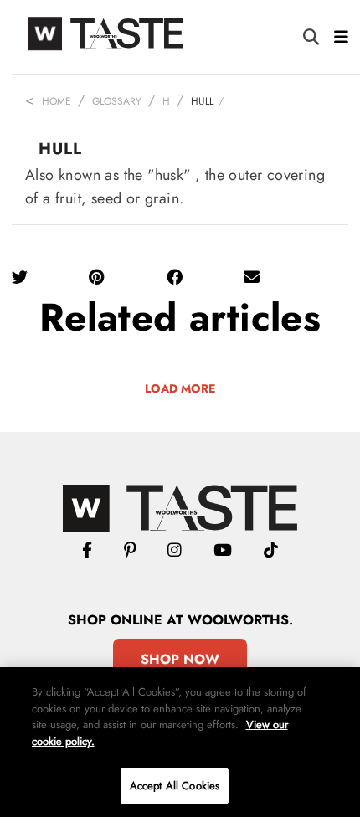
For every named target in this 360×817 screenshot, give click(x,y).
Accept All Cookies (174, 786)
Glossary (116, 101)
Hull (202, 101)
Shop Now (180, 659)
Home (56, 101)
